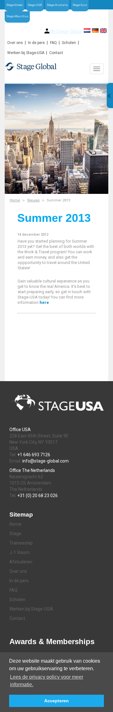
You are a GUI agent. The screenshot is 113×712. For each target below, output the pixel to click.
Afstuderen (20, 561)
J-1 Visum (19, 552)
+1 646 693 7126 (33, 454)
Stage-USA (35, 5)
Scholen (69, 43)
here (44, 302)
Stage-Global (14, 5)
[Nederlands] (87, 30)
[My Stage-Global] (47, 31)
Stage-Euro (80, 5)
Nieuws (33, 200)
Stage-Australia (57, 5)
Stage (15, 533)
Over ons (15, 43)
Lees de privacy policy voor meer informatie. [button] (46, 680)
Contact (56, 53)
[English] (103, 30)
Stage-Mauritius (17, 16)
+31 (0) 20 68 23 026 (37, 495)
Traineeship (21, 542)
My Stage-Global (66, 31)
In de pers (36, 43)
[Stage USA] (56, 66)
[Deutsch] (95, 30)
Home (15, 200)
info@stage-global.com (45, 460)
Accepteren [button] (56, 700)
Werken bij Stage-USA (25, 53)
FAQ (53, 43)
